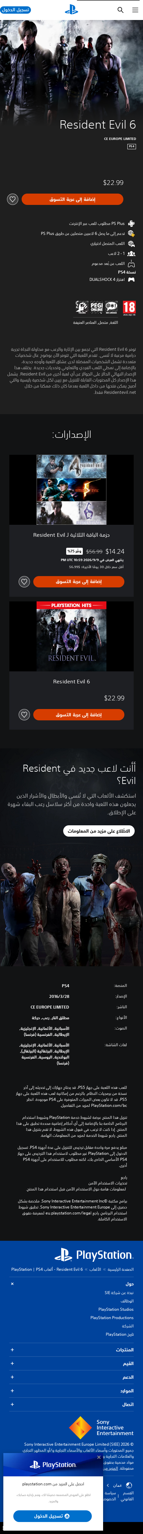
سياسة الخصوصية (108, 1496)
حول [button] (130, 1284)
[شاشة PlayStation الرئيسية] (71, 10)
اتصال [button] (128, 1404)
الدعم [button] (128, 1377)
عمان (117, 1485)
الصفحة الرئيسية (121, 1269)
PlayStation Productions (112, 1317)
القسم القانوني (127, 1496)
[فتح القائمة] (135, 10)
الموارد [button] (127, 1391)
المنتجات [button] (125, 1350)
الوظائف (127, 1301)
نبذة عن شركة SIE (119, 1292)
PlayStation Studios (116, 1309)
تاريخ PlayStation (120, 1334)
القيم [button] (128, 1363)
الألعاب (95, 1269)
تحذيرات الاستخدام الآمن (107, 1183)
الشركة (128, 1326)
